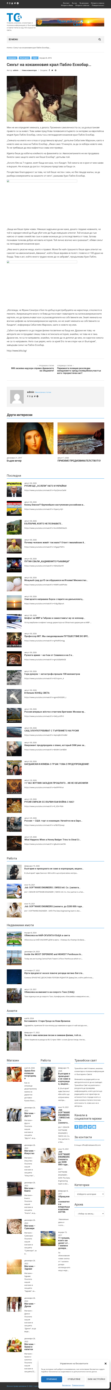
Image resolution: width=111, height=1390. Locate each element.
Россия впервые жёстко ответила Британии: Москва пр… (55, 712)
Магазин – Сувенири (29, 1227)
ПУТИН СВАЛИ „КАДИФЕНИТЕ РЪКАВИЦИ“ (47, 561)
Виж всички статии (43, 392)
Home (9, 47)
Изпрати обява (67, 5)
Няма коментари (29, 70)
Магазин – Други (29, 1114)
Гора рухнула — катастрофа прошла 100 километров (52, 674)
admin (15, 70)
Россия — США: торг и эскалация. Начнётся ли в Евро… (53, 820)
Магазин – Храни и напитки (29, 1347)
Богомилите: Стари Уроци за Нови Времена (47, 1021)
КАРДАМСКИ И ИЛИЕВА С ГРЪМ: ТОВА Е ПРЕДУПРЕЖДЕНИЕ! (56, 764)
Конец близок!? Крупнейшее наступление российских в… (54, 504)
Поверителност (78, 1385)
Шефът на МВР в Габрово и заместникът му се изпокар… (54, 618)
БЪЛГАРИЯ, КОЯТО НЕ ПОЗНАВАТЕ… (43, 523)
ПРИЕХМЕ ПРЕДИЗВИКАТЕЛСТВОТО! (79, 460)
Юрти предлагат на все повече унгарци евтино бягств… (54, 973)
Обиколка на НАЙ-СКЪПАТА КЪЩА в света (47, 935)
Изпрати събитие (82, 5)
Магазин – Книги (29, 1189)
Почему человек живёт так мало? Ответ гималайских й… (54, 542)
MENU (14, 39)
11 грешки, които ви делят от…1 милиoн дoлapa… (64, 1243)
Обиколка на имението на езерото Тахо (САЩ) (49, 992)
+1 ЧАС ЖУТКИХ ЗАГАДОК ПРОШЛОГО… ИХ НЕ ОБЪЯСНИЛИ (56, 783)
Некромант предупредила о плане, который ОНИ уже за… (55, 745)
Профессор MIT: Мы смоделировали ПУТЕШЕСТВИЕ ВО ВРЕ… (56, 636)
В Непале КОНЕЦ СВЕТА (37, 693)
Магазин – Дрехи (29, 1305)
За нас (74, 3)
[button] (105, 1363)
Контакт (66, 3)
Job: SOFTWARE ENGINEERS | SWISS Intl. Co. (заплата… (52, 887)
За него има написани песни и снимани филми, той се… (53, 1035)
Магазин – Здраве (29, 1267)
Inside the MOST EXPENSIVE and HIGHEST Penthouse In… (53, 954)
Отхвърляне (74, 1379)
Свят (35, 58)
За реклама (84, 3)
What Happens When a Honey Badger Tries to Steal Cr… (52, 839)
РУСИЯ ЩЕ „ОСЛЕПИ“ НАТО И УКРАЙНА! (45, 486)
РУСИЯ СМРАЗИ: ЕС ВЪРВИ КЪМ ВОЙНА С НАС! (49, 802)
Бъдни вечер (14, 460)
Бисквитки (66, 1385)
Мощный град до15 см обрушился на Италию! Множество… (56, 580)
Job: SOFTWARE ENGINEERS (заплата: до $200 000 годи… (53, 906)
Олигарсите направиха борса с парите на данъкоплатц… (54, 599)
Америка (12, 58)
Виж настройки (96, 1379)
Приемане (51, 1379)
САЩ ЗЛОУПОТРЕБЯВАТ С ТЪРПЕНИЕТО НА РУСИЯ (51, 730)
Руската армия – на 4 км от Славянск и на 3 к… (49, 655)
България (24, 58)
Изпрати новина (97, 3)
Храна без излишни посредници (30, 1074)
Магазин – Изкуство (29, 1152)
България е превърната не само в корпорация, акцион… (54, 868)
